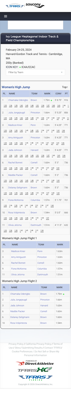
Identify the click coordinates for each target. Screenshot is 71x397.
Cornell (34, 162)
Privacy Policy (16, 344)
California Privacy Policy (38, 344)
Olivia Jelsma (15, 225)
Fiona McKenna (15, 200)
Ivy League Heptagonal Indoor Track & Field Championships (32, 38)
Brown (34, 100)
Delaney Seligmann (17, 187)
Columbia (35, 200)
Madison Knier (15, 125)
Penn (33, 125)
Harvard (34, 150)
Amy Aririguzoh (15, 137)
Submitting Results (32, 347)
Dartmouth (36, 225)
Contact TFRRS (52, 347)
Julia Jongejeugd (16, 112)
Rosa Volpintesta (16, 212)
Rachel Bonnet (15, 162)
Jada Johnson (15, 150)
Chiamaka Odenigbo (18, 100)
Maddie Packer (15, 175)
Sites (17, 347)
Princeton (35, 112)
